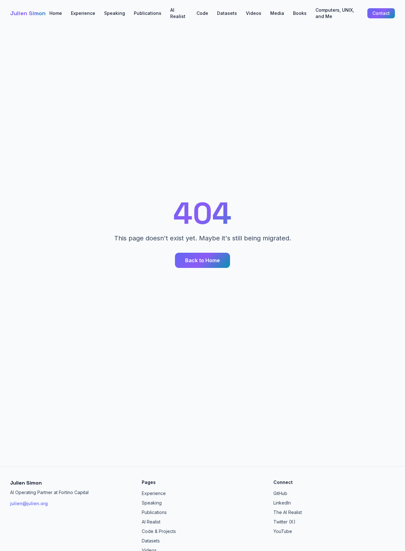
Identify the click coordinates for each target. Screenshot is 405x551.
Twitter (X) (284, 521)
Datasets (227, 13)
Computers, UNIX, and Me (334, 13)
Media (277, 13)
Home (55, 13)
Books (300, 13)
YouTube (282, 531)
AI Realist (177, 13)
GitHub (280, 493)
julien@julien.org (29, 503)
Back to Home (202, 260)
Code (202, 13)
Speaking (114, 13)
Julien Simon (28, 13)
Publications (147, 13)
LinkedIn (282, 502)
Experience (83, 13)
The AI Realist (287, 512)
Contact (381, 13)
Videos (253, 13)
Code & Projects (159, 531)
